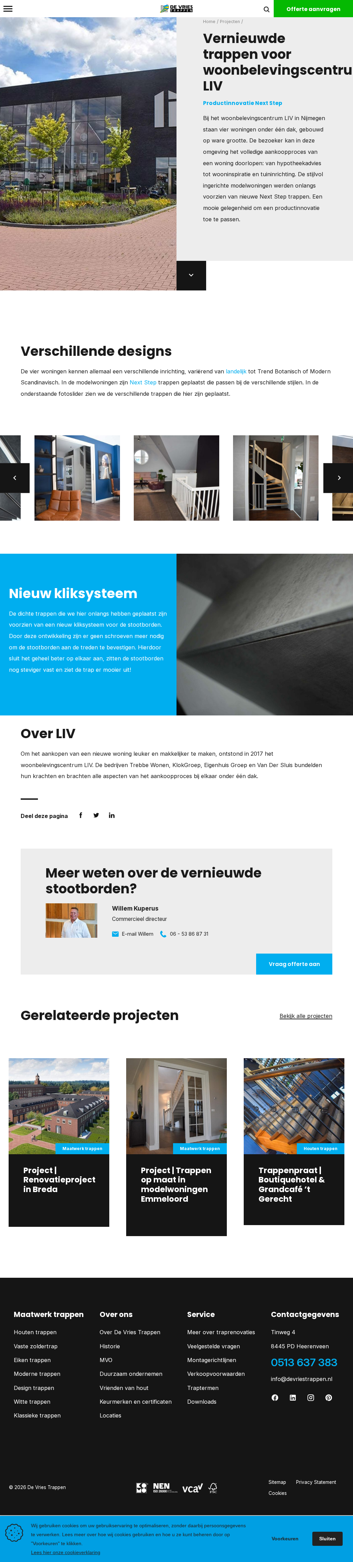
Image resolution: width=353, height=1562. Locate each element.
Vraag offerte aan (294, 964)
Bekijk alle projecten (306, 1016)
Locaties (110, 1415)
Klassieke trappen (37, 1415)
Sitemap (277, 1482)
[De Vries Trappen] (176, 8)
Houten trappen (35, 1332)
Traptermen (203, 1387)
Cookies (278, 1493)
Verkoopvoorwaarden (216, 1373)
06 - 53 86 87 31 (189, 934)
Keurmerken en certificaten (136, 1401)
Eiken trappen (32, 1360)
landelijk (236, 371)
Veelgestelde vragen (213, 1346)
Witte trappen (32, 1401)
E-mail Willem (137, 934)
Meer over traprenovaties (221, 1332)
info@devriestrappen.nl (301, 1378)
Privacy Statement (316, 1482)
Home (209, 21)
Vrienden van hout (124, 1387)
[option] (77, 478)
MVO (106, 1360)
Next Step (143, 382)
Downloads (201, 1401)
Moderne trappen (37, 1373)
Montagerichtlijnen (211, 1360)
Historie (110, 1346)
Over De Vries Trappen (130, 1332)
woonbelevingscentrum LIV (257, 118)
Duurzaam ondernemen (131, 1373)
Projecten (230, 21)
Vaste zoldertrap (36, 1346)
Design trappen (34, 1387)
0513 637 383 (304, 1362)
